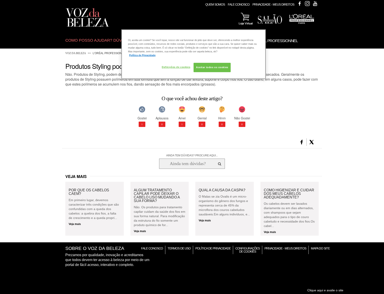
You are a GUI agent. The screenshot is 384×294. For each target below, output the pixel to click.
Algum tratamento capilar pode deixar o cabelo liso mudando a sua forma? (157, 195)
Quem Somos (215, 4)
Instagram (307, 3)
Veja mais (75, 224)
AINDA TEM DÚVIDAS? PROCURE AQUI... (192, 155)
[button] (302, 142)
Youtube (315, 3)
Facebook (299, 3)
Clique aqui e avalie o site (325, 290)
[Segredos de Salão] (270, 22)
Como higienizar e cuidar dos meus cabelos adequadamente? (289, 193)
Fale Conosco (239, 4)
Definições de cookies (176, 67)
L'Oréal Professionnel (110, 53)
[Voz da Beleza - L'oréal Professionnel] (301, 24)
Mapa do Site (320, 248)
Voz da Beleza (75, 53)
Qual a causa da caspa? (222, 190)
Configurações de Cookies (247, 250)
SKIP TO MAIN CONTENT (82, 1)
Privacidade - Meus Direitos (273, 4)
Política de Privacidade (213, 248)
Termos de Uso (179, 248)
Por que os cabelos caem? (89, 192)
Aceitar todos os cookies (212, 67)
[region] (193, 54)
